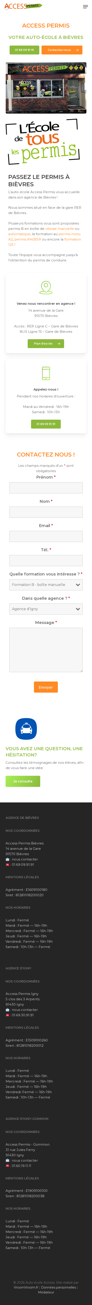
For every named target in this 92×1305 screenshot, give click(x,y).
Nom (46, 501)
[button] (85, 6)
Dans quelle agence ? (46, 598)
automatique (19, 234)
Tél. (46, 549)
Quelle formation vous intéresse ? (45, 574)
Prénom (46, 477)
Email (46, 525)
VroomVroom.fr (26, 1287)
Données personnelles (58, 1287)
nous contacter (25, 859)
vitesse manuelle (59, 229)
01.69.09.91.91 (23, 864)
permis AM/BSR (27, 239)
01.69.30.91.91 (23, 1015)
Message (46, 622)
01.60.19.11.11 (21, 1166)
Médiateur (46, 1292)
